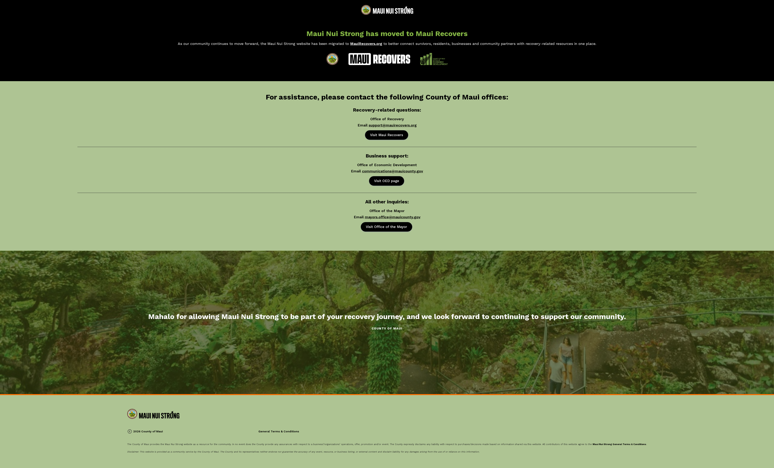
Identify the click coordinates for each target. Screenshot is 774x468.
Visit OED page (386, 181)
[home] (387, 10)
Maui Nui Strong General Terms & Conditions (619, 444)
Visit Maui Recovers (386, 135)
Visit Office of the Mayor (386, 227)
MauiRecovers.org (366, 43)
